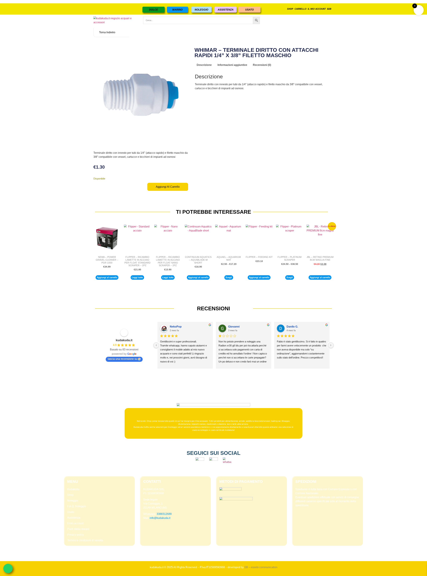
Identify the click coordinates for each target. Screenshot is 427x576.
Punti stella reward (78, 529)
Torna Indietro (107, 32)
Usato (70, 511)
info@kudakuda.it (160, 518)
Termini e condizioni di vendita (85, 540)
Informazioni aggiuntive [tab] (232, 64)
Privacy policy (75, 534)
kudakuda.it (124, 340)
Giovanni (234, 326)
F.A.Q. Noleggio (76, 506)
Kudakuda (73, 489)
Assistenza (73, 517)
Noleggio (72, 500)
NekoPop (176, 326)
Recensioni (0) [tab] (262, 64)
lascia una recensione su (122, 358)
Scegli (229, 277)
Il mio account (317, 9)
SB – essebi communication (260, 567)
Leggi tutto (137, 277)
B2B (329, 9)
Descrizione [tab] (204, 64)
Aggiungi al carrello (168, 186)
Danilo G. (292, 326)
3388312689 (164, 514)
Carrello (300, 9)
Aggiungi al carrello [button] (107, 277)
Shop (290, 9)
